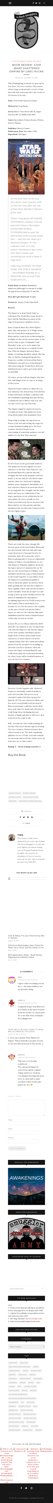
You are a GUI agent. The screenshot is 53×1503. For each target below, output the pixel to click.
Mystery (33, 1390)
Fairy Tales (22, 1374)
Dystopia (12, 1374)
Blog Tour (24, 1362)
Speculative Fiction (30, 797)
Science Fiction (15, 797)
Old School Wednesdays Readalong (22, 1398)
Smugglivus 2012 (30, 1414)
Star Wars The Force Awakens (30, 801)
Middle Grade (14, 1390)
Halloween (38, 1378)
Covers (25, 1370)
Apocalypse (13, 1362)
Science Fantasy (29, 793)
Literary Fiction (30, 1386)
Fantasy (32, 1374)
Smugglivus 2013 (15, 1418)
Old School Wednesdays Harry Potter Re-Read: (26, 946)
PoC (22, 1402)
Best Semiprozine (35, 1319)
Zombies (38, 1430)
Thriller (25, 1426)
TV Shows (34, 1426)
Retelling (30, 1402)
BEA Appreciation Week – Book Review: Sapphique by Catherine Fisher (25, 956)
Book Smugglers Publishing (19, 1366)
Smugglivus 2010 (27, 1410)
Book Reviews (34, 61)
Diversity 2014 (36, 1370)
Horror (23, 1382)
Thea (27, 823)
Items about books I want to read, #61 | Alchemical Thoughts (26, 1030)
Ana (20, 977)
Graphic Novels (15, 793)
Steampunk (31, 1422)
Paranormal (13, 1402)
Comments (26, 811)
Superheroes (14, 1426)
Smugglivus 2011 (15, 1414)
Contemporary (14, 1370)
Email (10, 1129)
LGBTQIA (12, 1386)
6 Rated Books (19, 61)
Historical (13, 1382)
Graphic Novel (25, 1378)
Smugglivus (13, 1410)
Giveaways (13, 1378)
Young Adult (27, 1430)
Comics (35, 1366)
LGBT (38, 1382)
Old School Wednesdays (18, 1394)
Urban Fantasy (14, 1430)
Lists (19, 1386)
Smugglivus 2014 (30, 1418)
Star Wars (12, 801)
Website (11, 1138)
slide (35, 1406)
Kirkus (31, 1382)
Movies (24, 1390)
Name (10, 1120)
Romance (12, 1406)
